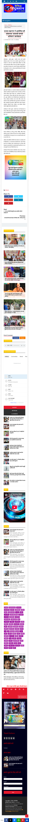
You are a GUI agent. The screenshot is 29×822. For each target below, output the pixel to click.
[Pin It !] (8, 203)
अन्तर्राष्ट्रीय (17, 609)
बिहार (18, 633)
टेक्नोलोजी (21, 626)
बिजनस (14, 633)
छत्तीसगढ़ (11, 624)
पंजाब (5, 633)
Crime (6, 607)
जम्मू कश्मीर (17, 624)
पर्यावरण (9, 633)
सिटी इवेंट (17, 645)
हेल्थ (14, 647)
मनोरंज (16, 636)
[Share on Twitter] (18, 196)
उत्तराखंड (6, 617)
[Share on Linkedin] (18, 199)
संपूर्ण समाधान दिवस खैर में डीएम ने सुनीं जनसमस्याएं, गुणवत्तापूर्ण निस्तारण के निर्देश (17, 474)
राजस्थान (19, 638)
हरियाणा (10, 647)
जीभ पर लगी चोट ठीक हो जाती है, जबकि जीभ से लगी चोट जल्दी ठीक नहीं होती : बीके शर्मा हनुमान (14, 279)
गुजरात (22, 621)
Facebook (16, 337)
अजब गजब (19, 607)
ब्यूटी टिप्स (6, 636)
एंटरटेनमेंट (17, 617)
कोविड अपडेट (13, 619)
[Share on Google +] (8, 199)
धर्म (8, 631)
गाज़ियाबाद (12, 621)
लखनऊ (10, 640)
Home (5, 25)
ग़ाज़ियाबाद (9, 25)
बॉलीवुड (22, 633)
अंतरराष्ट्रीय (7, 609)
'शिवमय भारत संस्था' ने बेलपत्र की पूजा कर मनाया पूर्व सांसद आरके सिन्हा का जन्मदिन (14, 312)
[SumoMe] (27, 820)
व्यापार (22, 640)
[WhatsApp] (19, 820)
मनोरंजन (21, 636)
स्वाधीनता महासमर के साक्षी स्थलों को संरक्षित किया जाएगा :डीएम (16, 453)
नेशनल (17, 631)
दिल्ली (22, 628)
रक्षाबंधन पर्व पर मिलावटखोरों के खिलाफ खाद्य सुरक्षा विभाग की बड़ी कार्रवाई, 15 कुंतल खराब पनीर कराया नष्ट (17, 419)
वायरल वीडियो (16, 640)
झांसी (5, 626)
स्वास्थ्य (6, 647)
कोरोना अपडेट (7, 619)
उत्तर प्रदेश (7, 614)
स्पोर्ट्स (22, 645)
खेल (18, 619)
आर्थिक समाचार (11, 612)
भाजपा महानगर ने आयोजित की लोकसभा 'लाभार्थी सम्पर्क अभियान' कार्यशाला (14, 33)
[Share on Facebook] (8, 196)
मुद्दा (10, 638)
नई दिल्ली (12, 631)
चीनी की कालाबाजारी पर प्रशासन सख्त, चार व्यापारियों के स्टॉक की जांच (17, 439)
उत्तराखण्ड (12, 617)
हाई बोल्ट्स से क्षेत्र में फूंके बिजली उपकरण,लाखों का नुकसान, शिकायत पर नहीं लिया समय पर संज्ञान (17, 447)
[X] (10, 820)
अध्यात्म (12, 609)
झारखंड (22, 624)
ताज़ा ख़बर (17, 628)
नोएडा (21, 631)
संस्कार (6, 645)
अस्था (6, 612)
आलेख (17, 612)
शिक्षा (15, 643)
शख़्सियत (11, 643)
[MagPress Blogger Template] (14, 11)
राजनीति (14, 638)
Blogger (22, 337)
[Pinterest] (23, 820)
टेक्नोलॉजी (15, 626)
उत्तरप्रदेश (21, 614)
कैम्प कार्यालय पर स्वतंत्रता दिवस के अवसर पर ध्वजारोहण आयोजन (17, 481)
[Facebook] (6, 820)
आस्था (21, 612)
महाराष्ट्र (6, 638)
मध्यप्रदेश (11, 636)
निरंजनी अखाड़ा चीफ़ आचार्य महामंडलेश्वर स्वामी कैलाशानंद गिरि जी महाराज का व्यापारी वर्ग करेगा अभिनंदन (13, 295)
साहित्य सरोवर (11, 645)
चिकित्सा (6, 624)
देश (5, 631)
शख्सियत (6, 643)
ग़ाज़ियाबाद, (17, 39)
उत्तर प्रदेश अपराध (14, 614)
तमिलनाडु (6, 628)
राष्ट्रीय (6, 640)
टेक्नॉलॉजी (10, 626)
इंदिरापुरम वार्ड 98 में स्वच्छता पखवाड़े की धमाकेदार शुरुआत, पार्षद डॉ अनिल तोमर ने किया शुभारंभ (14, 328)
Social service (12, 607)
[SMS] (14, 820)
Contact (6, 748)
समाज (19, 643)
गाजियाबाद (6, 621)
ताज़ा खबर (11, 628)
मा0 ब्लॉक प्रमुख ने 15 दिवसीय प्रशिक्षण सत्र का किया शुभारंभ (17, 460)
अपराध (22, 609)
